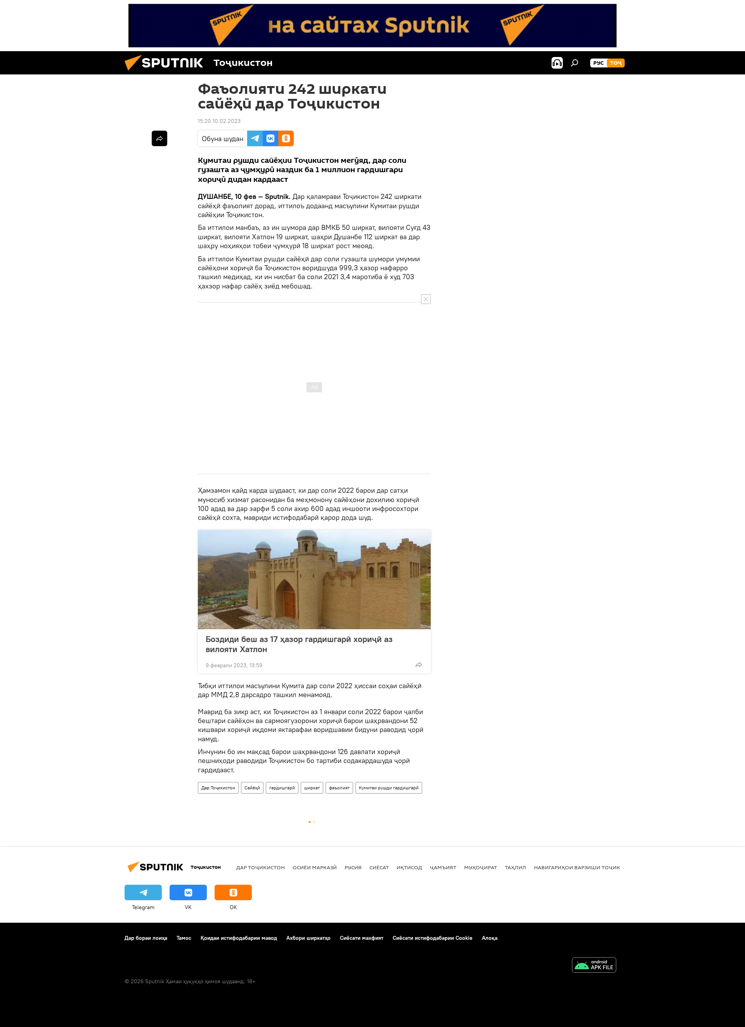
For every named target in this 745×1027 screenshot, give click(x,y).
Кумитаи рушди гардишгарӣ (389, 788)
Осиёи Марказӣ (315, 867)
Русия (353, 867)
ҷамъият (443, 867)
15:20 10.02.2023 (219, 120)
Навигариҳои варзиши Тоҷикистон (586, 867)
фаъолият (339, 788)
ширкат (312, 788)
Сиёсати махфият (361, 937)
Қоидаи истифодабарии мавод (239, 937)
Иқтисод (409, 867)
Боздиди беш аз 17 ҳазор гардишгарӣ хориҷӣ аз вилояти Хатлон (299, 644)
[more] (418, 664)
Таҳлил (515, 867)
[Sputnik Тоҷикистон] (166, 72)
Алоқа (489, 937)
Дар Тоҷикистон (218, 788)
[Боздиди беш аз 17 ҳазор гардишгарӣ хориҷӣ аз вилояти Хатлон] (314, 579)
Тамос (184, 937)
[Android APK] (594, 966)
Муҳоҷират (480, 867)
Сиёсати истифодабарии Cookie (433, 937)
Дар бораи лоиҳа (146, 937)
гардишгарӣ (282, 788)
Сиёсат (379, 867)
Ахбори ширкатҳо (308, 937)
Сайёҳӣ (252, 788)
